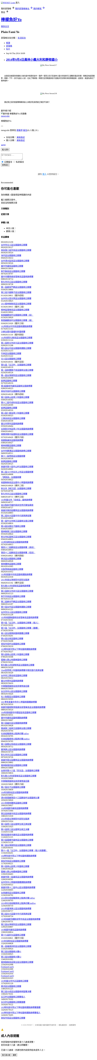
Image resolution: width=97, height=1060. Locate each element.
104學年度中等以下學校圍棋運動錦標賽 (18, 856)
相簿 (8, 43)
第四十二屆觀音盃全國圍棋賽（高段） (18, 547)
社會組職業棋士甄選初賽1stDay (15, 734)
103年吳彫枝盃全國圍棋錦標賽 (14, 542)
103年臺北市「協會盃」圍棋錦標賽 (16, 500)
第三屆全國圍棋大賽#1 (11, 952)
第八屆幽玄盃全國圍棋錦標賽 (14, 723)
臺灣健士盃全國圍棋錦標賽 (13, 749)
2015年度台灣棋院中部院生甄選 (15, 580)
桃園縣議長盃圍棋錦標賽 (12, 440)
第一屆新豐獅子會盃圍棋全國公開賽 (17, 370)
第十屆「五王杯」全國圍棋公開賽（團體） (20, 628)
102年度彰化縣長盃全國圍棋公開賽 (16, 338)
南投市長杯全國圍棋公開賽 (13, 391)
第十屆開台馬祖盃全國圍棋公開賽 (16, 744)
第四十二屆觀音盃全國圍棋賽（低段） (18, 553)
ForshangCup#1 (7, 967)
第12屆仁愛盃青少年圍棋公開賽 (15, 413)
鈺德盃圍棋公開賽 (9, 381)
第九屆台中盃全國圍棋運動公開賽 (16, 348)
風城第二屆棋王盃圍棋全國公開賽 (16, 728)
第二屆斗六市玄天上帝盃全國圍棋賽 (17, 472)
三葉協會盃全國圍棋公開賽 (13, 418)
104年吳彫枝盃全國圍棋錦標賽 (14, 792)
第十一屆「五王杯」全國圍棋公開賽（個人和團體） (24, 850)
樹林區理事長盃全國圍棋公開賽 (15, 310)
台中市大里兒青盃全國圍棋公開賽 (16, 298)
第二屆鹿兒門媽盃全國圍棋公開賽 (16, 602)
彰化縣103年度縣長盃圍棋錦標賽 (15, 586)
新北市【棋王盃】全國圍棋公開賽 (16, 488)
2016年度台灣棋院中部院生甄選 (15, 819)
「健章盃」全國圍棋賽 (11, 477)
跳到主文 (5, 26)
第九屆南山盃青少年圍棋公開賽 (15, 654)
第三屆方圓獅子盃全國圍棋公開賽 (16, 292)
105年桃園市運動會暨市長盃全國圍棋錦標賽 (20, 919)
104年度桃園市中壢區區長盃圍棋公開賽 (18, 712)
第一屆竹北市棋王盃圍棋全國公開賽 (17, 521)
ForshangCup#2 (7, 971)
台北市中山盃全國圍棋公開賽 (14, 691)
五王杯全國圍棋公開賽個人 (13, 997)
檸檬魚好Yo (11, 19)
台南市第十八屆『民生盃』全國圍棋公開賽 (20, 771)
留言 (25, 130)
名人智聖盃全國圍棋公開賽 (13, 697)
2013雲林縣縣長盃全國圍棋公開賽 (16, 304)
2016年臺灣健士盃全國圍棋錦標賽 (16, 909)
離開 (14, 1055)
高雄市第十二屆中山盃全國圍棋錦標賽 (18, 887)
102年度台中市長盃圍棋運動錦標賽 (16, 326)
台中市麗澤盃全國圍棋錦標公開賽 (16, 451)
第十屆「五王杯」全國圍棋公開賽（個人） (20, 623)
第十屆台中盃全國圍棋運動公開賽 (16, 607)
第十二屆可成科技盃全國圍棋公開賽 (17, 402)
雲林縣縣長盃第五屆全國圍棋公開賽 (17, 962)
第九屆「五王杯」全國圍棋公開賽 (16, 365)
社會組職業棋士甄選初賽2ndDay (15, 739)
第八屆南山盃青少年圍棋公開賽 (15, 397)
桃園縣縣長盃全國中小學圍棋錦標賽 (17, 482)
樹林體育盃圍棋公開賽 (11, 564)
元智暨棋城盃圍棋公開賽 (12, 569)
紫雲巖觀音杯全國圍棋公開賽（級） (17, 320)
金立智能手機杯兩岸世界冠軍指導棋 (17, 505)
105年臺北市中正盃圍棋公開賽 (14, 981)
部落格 (9, 46)
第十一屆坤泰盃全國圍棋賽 (13, 456)
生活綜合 (22, 38)
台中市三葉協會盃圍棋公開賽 (14, 675)
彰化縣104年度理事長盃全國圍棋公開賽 (18, 776)
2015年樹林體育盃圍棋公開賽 (14, 803)
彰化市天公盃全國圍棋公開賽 (14, 282)
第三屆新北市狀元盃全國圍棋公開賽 (17, 591)
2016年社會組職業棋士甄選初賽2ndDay (18, 903)
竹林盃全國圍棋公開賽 (11, 353)
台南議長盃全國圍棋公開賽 (13, 893)
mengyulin (5, 116)
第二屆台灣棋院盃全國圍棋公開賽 (16, 845)
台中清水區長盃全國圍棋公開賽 (15, 261)
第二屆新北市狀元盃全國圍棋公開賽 (17, 343)
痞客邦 (20, 130)
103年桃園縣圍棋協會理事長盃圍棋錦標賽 (19, 617)
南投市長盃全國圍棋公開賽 (13, 861)
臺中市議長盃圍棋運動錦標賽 (14, 718)
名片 (8, 49)
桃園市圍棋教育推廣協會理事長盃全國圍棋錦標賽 (23, 707)
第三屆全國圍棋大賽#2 (11, 957)
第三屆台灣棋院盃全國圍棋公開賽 (16, 924)
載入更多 (5, 150)
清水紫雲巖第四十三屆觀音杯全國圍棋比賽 (20, 798)
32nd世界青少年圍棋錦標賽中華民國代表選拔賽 (22, 670)
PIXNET (29, 1025)
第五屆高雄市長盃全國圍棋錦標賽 (16, 814)
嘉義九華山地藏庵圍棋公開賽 (14, 660)
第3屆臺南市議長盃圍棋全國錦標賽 (16, 386)
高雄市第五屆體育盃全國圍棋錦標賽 (17, 760)
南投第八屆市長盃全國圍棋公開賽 (16, 250)
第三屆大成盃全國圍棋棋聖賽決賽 (16, 991)
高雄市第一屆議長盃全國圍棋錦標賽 (17, 877)
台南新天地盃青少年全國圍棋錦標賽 (17, 429)
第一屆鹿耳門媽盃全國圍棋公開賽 (16, 287)
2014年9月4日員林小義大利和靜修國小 (32, 59)
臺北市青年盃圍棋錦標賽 (12, 424)
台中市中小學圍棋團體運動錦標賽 (16, 882)
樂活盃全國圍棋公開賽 (11, 559)
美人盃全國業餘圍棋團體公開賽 (15, 633)
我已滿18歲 (6, 1055)
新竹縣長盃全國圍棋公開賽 (13, 271)
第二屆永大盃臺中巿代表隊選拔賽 (16, 516)
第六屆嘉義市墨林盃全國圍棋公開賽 (17, 840)
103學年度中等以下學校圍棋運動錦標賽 (18, 649)
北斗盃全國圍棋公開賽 (11, 359)
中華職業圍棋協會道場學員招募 (15, 686)
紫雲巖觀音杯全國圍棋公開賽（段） (17, 315)
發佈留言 (5, 165)
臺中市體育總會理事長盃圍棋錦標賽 (17, 277)
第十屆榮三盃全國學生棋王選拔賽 (16, 824)
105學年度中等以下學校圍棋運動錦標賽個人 (20, 1013)
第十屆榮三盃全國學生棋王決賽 (15, 829)
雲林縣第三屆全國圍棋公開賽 (14, 531)
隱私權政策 (63, 1025)
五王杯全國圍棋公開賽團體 (13, 1002)
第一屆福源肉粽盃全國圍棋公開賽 (16, 946)
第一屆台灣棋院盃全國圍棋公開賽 (16, 375)
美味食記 (21, 137)
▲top (3, 145)
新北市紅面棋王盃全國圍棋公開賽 (16, 537)
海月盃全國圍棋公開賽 (11, 255)
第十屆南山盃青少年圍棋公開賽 (15, 866)
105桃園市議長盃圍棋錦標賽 (13, 930)
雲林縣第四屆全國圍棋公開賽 (14, 765)
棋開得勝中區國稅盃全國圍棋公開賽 (17, 434)
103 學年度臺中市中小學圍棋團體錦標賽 (19, 702)
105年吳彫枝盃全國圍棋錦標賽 (14, 941)
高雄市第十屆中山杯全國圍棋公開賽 (17, 467)
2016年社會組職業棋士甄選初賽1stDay (18, 898)
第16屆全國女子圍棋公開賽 (13, 526)
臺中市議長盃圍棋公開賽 (12, 266)
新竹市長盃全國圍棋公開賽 (13, 596)
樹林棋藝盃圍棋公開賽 (11, 445)
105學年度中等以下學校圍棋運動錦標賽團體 (20, 1007)
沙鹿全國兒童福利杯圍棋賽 (13, 332)
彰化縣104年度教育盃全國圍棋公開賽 (17, 665)
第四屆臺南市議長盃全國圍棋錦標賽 (17, 835)
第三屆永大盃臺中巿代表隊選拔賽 (16, 914)
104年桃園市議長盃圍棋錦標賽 (14, 808)
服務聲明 (72, 1025)
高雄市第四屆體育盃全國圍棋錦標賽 (17, 510)
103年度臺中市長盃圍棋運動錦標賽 (16, 574)
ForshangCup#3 (7, 976)
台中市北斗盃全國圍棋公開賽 (14, 245)
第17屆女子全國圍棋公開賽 (13, 787)
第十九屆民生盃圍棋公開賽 (13, 935)
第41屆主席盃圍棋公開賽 (12, 639)
